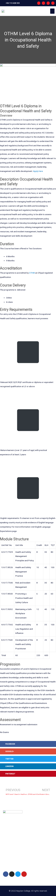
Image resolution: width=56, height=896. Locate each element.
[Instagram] (43, 3)
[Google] (53, 3)
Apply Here (38, 171)
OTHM (32, 273)
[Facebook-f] (38, 3)
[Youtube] (48, 3)
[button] (52, 11)
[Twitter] (18, 874)
